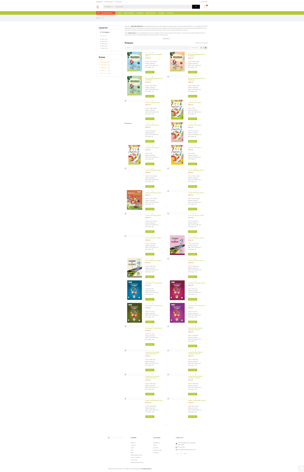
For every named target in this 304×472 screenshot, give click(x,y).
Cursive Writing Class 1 (153, 170)
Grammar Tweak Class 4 (196, 305)
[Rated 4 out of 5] (104, 65)
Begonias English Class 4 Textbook (196, 79)
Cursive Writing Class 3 (153, 193)
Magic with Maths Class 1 (154, 400)
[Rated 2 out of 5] (104, 70)
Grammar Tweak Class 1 (153, 283)
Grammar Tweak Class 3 (153, 305)
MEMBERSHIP (99, 1)
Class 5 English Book (152, 102)
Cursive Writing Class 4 (196, 193)
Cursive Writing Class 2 (196, 170)
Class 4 (104, 46)
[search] (196, 7)
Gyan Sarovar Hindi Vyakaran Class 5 (195, 377)
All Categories (106, 32)
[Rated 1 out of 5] (104, 73)
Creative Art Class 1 (194, 102)
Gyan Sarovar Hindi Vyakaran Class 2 (152, 352)
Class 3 (104, 43)
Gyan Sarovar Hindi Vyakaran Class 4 (152, 377)
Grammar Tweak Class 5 (153, 328)
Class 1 (104, 39)
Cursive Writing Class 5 (153, 215)
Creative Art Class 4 (152, 147)
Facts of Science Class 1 (196, 215)
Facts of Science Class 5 (196, 260)
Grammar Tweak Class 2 (196, 283)
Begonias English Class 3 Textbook (153, 79)
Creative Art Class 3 (195, 125)
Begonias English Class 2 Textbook (196, 55)
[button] (205, 6)
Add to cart (150, 72)
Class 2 (104, 41)
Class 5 (104, 48)
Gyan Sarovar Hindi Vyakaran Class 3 (195, 352)
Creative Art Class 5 (195, 147)
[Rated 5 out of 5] (104, 62)
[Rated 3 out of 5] (104, 67)
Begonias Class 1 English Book (153, 55)
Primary (103, 35)
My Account (204, 1)
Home (97, 18)
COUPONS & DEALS (108, 1)
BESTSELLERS (118, 1)
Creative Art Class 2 (152, 125)
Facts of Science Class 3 (196, 238)
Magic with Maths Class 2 (197, 400)
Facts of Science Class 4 (153, 260)
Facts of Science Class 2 (153, 238)
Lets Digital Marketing (146, 468)
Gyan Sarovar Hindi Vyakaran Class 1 (195, 328)
